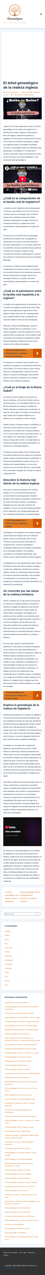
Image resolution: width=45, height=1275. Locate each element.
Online (7, 972)
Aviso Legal (22, 1252)
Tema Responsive (10, 1268)
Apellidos (7, 931)
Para (6, 976)
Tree (6, 985)
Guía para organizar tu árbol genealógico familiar (20, 1099)
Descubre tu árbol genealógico (14, 1224)
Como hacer (8, 948)
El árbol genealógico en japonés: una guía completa (21, 1182)
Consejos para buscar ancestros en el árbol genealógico (22, 1073)
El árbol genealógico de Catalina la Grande (18, 1057)
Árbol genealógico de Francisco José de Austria (20, 1186)
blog (6, 943)
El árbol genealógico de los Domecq (16, 1190)
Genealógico (9, 964)
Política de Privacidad (10, 1252)
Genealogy (8, 968)
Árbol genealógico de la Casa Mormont (17, 1077)
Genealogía (8, 956)
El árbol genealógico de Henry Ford (16, 1065)
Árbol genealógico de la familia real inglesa (18, 1061)
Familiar (7, 952)
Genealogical (28, 95)
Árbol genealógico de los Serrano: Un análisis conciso (22, 1220)
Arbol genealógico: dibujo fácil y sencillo (17, 1228)
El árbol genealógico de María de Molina (17, 1178)
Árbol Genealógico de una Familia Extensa (18, 1095)
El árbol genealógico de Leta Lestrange (17, 1069)
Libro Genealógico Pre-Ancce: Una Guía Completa (20, 1044)
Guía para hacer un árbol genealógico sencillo (19, 1013)
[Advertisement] (22, 56)
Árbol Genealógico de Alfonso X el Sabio (17, 1170)
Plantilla (7, 981)
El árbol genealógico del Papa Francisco (17, 1034)
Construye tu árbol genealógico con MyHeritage (20, 1216)
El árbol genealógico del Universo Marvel (17, 1148)
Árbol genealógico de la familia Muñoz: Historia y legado (22, 1017)
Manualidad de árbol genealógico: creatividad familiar (21, 1030)
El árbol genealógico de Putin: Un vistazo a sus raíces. (22, 1053)
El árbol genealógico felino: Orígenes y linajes (19, 1127)
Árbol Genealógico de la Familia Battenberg (18, 1159)
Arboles (7, 935)
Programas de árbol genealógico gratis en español (20, 1049)
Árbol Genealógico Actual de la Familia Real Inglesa (21, 1025)
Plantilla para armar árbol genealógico (16, 1002)
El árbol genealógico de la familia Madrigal (18, 1174)
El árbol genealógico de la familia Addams (18, 1208)
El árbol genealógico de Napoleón (15, 1233)
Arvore (7, 939)
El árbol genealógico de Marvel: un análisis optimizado (22, 1021)
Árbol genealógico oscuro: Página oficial (17, 1131)
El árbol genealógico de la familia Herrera (18, 1212)
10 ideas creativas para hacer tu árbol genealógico (20, 1116)
